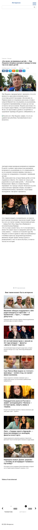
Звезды (21, 68)
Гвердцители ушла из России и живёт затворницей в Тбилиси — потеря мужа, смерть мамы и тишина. (18, 404)
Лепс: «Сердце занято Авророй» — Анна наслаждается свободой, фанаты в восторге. (18, 433)
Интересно (16, 3)
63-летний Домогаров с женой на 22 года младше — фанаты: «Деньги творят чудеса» (18, 343)
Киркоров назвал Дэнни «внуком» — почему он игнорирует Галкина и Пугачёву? (18, 462)
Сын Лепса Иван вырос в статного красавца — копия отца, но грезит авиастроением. (18, 373)
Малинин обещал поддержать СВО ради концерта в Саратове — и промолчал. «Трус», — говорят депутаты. (19, 314)
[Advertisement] (19, 33)
